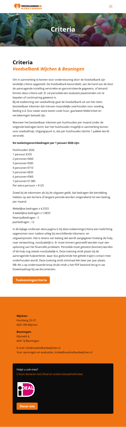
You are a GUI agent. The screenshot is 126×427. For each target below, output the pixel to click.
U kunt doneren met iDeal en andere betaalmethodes (50, 374)
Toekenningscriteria (31, 280)
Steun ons (27, 406)
